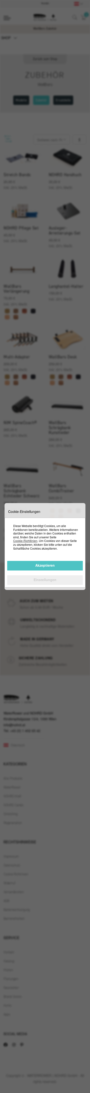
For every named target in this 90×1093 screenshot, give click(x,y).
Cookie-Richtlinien (25, 541)
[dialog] (45, 546)
